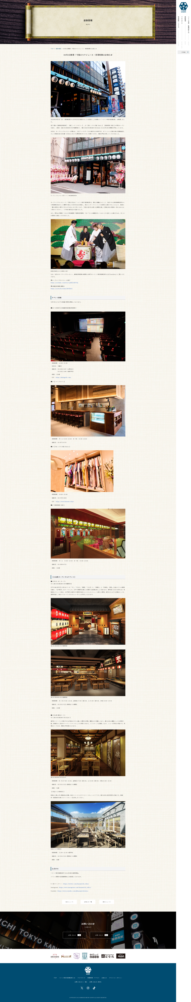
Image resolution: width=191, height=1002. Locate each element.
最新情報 (58, 49)
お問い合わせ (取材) (95, 982)
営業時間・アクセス (93, 978)
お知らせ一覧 (88, 902)
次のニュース (69, 902)
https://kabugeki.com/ (63, 377)
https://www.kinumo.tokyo (64, 501)
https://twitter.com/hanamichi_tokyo (76, 884)
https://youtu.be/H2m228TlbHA (62, 288)
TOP (52, 49)
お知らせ (104, 978)
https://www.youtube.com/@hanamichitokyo (73, 891)
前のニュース (107, 902)
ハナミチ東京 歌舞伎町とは (67, 978)
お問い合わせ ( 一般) (81, 982)
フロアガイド (81, 978)
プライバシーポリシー (115, 978)
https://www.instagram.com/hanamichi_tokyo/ (75, 887)
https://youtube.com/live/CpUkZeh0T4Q (64, 283)
